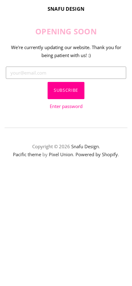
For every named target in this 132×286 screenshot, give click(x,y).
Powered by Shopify (97, 154)
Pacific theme (27, 154)
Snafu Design (66, 9)
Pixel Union (61, 154)
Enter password (66, 106)
